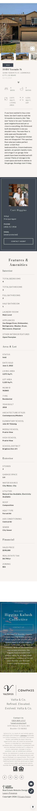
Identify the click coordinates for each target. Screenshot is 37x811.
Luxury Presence (10, 793)
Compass (23, 735)
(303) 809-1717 (18, 720)
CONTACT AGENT (18, 241)
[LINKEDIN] (16, 777)
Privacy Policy (24, 796)
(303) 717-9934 (10, 227)
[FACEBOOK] (5, 777)
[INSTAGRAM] (10, 777)
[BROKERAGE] (22, 777)
